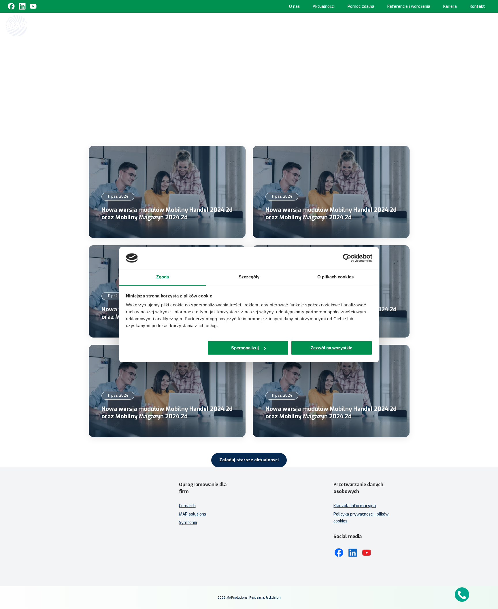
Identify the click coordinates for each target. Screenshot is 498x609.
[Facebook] (11, 6)
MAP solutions (192, 514)
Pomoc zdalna (361, 6)
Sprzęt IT (465, 25)
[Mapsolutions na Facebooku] (338, 552)
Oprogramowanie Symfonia (390, 25)
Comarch (187, 506)
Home (237, 59)
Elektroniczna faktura (273, 510)
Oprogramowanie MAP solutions (315, 25)
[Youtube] (33, 6)
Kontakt (477, 6)
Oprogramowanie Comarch (241, 25)
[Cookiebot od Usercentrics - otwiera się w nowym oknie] (347, 258)
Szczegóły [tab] (249, 277)
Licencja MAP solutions (273, 527)
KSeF (202, 25)
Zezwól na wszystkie (331, 347)
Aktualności (324, 6)
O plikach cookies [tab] (335, 277)
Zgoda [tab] (162, 277)
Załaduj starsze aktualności (249, 460)
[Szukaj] (487, 25)
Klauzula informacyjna (354, 506)
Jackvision (273, 597)
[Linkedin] (22, 6)
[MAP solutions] (35, 25)
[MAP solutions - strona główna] (126, 503)
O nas (294, 6)
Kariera (450, 6)
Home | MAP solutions (168, 25)
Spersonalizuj (245, 347)
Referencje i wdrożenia (408, 6)
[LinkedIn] (352, 552)
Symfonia (188, 522)
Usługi (437, 25)
